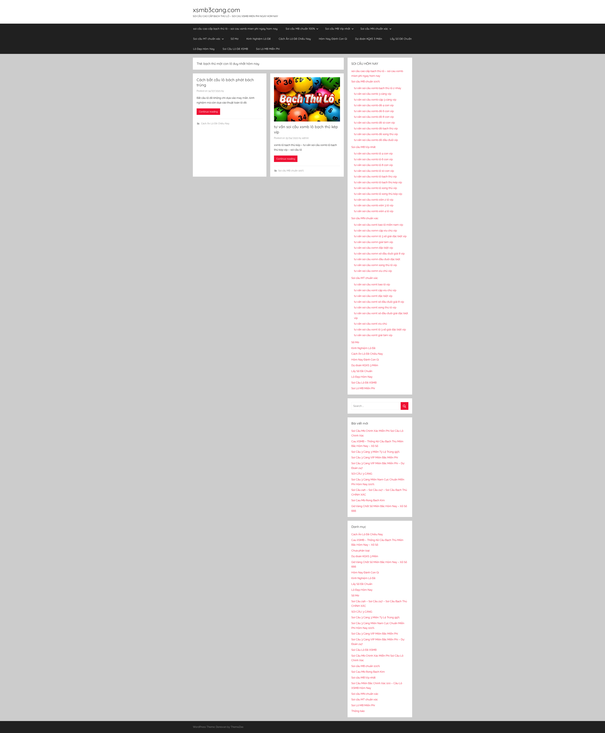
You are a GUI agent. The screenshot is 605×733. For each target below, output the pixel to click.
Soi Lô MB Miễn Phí (268, 48)
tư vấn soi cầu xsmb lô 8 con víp (373, 165)
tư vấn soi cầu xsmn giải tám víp (373, 242)
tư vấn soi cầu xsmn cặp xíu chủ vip (375, 230)
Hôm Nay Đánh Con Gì (333, 38)
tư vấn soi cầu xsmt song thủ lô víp (375, 307)
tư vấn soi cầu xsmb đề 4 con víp (374, 105)
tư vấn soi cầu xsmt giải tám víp (373, 335)
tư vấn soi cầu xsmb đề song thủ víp (376, 134)
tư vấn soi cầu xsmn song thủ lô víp (375, 265)
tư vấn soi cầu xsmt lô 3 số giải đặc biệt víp (380, 329)
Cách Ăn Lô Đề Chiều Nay (295, 38)
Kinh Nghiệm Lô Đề (258, 38)
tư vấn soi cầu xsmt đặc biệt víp (373, 295)
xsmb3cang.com (216, 10)
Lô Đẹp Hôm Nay (204, 48)
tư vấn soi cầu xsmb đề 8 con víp (374, 116)
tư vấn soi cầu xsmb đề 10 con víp (374, 122)
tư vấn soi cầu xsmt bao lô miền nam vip (378, 224)
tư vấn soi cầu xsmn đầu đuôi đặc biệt (377, 259)
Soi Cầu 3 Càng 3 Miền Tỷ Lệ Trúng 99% (375, 451)
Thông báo (358, 711)
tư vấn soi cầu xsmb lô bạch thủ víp (375, 176)
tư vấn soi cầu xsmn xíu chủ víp (373, 270)
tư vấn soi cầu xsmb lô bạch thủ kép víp (378, 182)
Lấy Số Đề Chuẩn (401, 38)
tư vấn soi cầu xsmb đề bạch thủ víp (376, 128)
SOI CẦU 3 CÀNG (361, 473)
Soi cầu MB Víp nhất (337, 28)
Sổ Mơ (234, 38)
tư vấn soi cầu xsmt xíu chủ (370, 323)
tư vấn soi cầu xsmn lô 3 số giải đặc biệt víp (380, 236)
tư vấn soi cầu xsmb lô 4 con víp (373, 153)
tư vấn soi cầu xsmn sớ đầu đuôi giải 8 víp (379, 253)
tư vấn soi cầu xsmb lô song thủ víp (375, 188)
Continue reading (208, 111)
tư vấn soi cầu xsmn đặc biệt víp (373, 247)
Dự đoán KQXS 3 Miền (368, 38)
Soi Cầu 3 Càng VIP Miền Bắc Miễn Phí (374, 457)
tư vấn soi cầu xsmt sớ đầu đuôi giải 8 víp (379, 301)
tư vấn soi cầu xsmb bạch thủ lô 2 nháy (377, 88)
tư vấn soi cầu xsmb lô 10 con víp (374, 170)
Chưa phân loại (360, 550)
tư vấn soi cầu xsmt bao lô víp (372, 284)
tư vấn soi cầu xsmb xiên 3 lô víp (373, 205)
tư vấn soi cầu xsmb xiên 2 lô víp (373, 199)
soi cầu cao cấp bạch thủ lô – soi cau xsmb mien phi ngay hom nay (235, 28)
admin (305, 138)
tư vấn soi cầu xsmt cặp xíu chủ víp (375, 290)
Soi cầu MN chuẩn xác (374, 28)
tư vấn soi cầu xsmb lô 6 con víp (373, 159)
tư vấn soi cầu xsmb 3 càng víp (372, 93)
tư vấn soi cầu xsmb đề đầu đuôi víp (376, 139)
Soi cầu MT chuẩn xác (206, 38)
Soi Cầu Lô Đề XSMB (235, 48)
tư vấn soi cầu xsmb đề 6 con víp (374, 111)
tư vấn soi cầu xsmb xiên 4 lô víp (373, 211)
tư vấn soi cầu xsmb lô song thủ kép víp (378, 193)
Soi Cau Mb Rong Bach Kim (368, 500)
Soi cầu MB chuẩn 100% (300, 28)
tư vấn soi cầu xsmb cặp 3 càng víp (375, 99)
